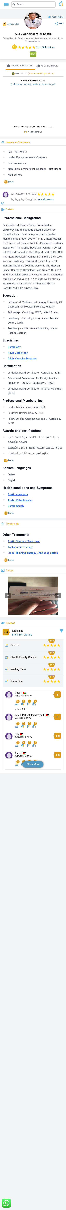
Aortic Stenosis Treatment (24, 541)
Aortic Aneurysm (18, 494)
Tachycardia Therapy (20, 547)
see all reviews (46, 199)
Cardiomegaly (16, 505)
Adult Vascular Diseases (22, 358)
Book (33, 54)
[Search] (32, 4)
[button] (33, 4)
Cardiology (14, 347)
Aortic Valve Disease (20, 500)
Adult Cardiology (18, 352)
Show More (33, 764)
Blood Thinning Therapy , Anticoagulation (33, 552)
